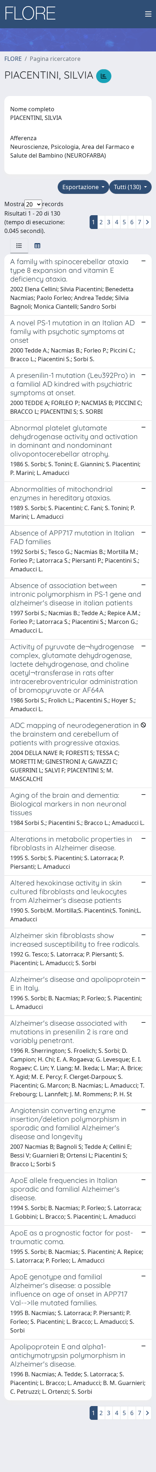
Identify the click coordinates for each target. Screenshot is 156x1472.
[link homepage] (33, 14)
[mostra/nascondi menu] (148, 14)
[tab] (19, 245)
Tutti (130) (128, 187)
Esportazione (81, 187)
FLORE (13, 59)
